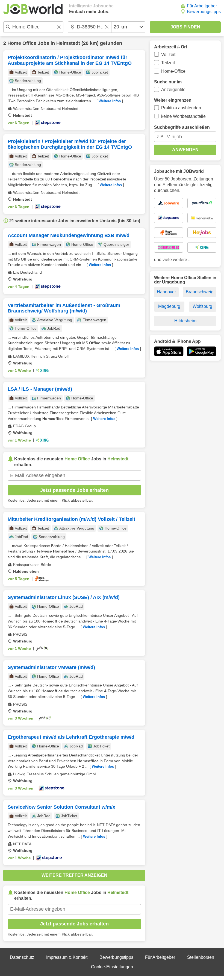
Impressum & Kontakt (66, 957)
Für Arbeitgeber (202, 6)
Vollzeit (168, 54)
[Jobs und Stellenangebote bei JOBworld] (33, 9)
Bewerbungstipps (204, 11)
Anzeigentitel (174, 89)
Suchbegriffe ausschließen (182, 127)
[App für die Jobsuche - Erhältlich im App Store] (169, 351)
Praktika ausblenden (181, 108)
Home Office (21, 43)
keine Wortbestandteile (183, 116)
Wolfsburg (202, 306)
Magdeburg (169, 306)
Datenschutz (22, 957)
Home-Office (173, 71)
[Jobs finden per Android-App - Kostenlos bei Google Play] (201, 351)
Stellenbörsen (200, 957)
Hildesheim (185, 320)
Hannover (166, 292)
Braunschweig (200, 292)
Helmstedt (68, 43)
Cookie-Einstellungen (112, 967)
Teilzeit (168, 62)
